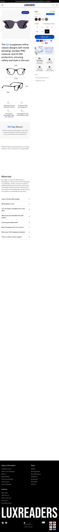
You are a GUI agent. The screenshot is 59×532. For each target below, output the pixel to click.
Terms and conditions (7, 479)
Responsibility (5, 476)
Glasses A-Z (5, 500)
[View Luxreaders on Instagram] (3, 523)
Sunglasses (34, 476)
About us (4, 474)
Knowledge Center (7, 503)
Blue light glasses (36, 474)
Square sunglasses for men (42, 77)
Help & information (9, 465)
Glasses (33, 469)
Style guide (5, 493)
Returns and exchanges (8, 471)
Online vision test (6, 498)
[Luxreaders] (29, 5)
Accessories (34, 479)
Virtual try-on (5, 495)
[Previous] (3, 24)
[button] (53, 5)
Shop (33, 465)
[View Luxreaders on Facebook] (6, 523)
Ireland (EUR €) (28, 524)
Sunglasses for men (40, 80)
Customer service (6, 469)
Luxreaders (30, 527)
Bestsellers (34, 482)
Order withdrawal (6, 484)
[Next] (27, 24)
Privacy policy (5, 482)
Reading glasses (35, 471)
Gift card (33, 484)
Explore (4, 489)
